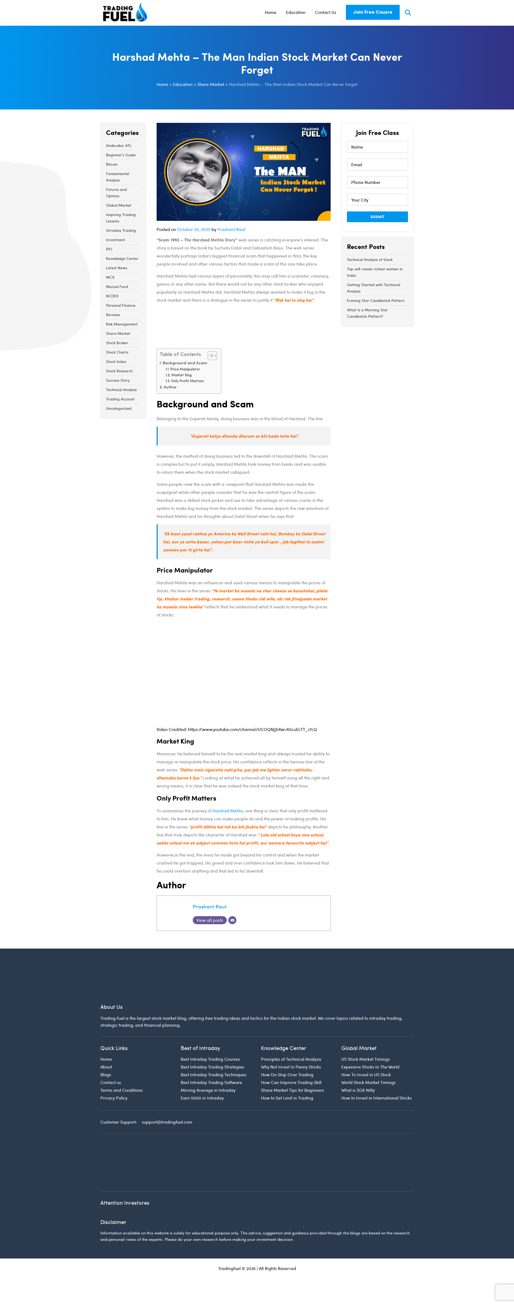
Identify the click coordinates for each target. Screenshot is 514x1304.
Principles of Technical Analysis (291, 1059)
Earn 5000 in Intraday (202, 1098)
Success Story (118, 380)
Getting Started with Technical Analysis (373, 288)
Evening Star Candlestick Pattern (376, 300)
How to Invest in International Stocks (376, 1098)
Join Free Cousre (372, 12)
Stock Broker (117, 342)
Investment (115, 239)
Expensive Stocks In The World (370, 1067)
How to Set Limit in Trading (287, 1098)
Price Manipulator (185, 369)
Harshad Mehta (227, 810)
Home (270, 12)
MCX (110, 277)
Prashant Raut (231, 229)
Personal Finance (120, 305)
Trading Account (120, 398)
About (106, 1067)
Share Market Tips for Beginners (292, 1090)
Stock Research (119, 370)
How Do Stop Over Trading (287, 1074)
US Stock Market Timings (365, 1059)
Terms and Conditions (121, 1090)
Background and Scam (185, 363)
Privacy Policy (113, 1098)
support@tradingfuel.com (167, 1122)
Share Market (118, 333)
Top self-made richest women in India (375, 272)
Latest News (116, 267)
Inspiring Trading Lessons (121, 217)
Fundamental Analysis (117, 177)
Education (295, 12)
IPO (109, 249)
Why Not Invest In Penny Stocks (291, 1067)
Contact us (110, 1082)
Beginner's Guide (121, 154)
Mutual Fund (117, 286)
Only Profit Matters (187, 381)
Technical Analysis (121, 389)
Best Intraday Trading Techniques (213, 1074)
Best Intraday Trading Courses (210, 1059)
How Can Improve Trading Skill (291, 1082)
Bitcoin (112, 164)
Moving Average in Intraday (208, 1090)
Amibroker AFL (118, 145)
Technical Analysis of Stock (370, 259)
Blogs (105, 1074)
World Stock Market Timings (368, 1082)
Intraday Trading (121, 230)
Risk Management (122, 324)
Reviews (113, 314)
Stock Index (116, 361)
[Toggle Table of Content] (210, 355)
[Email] (232, 920)
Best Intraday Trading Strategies (212, 1067)
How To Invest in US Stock (366, 1074)
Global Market (118, 205)
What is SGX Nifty (358, 1090)
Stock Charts (117, 352)
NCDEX (112, 295)
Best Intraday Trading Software (211, 1082)
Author (170, 387)
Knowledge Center (122, 258)
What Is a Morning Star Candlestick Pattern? (367, 313)
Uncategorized (119, 408)
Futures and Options (116, 192)
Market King (181, 375)
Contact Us (325, 12)
